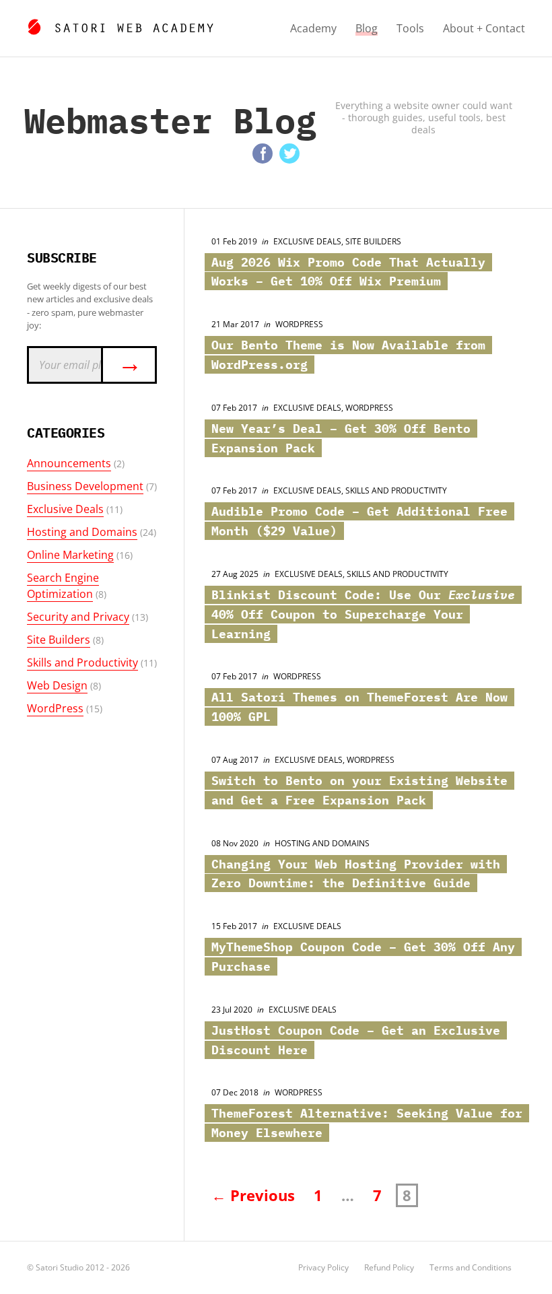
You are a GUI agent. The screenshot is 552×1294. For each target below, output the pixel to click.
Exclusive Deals (65, 509)
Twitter (289, 153)
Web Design (57, 685)
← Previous (253, 1195)
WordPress (55, 708)
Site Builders (58, 639)
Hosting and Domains (82, 531)
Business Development (85, 486)
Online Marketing (70, 554)
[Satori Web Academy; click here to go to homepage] (120, 24)
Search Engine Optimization (63, 585)
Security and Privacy (78, 616)
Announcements (69, 463)
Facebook (262, 153)
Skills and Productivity (82, 662)
